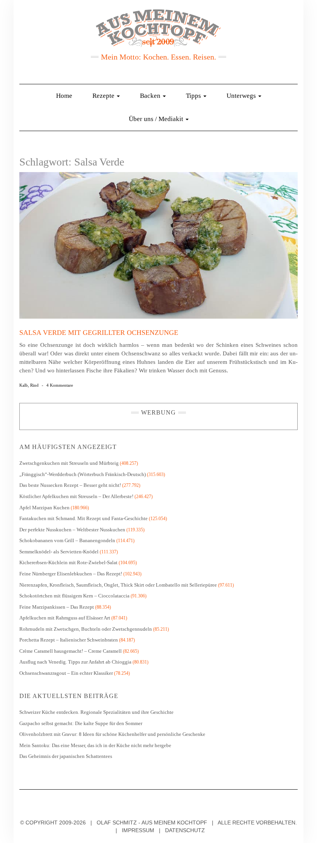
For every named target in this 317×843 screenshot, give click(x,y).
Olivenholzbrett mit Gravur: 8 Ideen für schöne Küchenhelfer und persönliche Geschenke (112, 734)
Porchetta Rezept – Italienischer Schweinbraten (68, 640)
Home (64, 95)
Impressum (138, 830)
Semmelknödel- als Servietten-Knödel (59, 552)
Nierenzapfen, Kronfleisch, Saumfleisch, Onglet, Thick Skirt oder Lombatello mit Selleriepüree (118, 585)
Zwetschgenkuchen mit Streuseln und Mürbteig (69, 463)
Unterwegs (242, 95)
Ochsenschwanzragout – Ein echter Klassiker (66, 673)
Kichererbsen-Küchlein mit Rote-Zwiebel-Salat (68, 562)
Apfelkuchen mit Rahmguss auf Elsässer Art (64, 618)
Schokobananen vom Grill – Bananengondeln (67, 540)
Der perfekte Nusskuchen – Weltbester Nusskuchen (72, 529)
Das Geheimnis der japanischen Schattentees (65, 756)
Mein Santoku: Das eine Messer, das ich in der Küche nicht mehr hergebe (95, 745)
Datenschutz (185, 830)
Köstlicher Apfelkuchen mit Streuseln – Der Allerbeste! (76, 496)
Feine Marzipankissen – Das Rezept (56, 607)
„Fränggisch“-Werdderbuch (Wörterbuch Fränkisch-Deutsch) (82, 474)
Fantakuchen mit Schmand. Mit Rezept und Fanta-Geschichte (83, 518)
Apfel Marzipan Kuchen (44, 507)
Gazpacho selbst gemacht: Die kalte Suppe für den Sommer (80, 723)
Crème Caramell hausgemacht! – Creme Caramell (70, 651)
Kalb (23, 385)
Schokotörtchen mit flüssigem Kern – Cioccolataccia (74, 596)
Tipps (194, 95)
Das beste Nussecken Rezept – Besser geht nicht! (70, 485)
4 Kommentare (59, 385)
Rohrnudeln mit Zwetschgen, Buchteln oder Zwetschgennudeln (85, 629)
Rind (34, 385)
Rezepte (104, 95)
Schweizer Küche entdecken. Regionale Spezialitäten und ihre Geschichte (96, 712)
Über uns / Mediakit (157, 119)
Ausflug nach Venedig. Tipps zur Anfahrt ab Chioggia (75, 662)
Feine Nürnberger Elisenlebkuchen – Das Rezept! (70, 574)
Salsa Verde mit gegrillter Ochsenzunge (98, 332)
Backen (151, 95)
